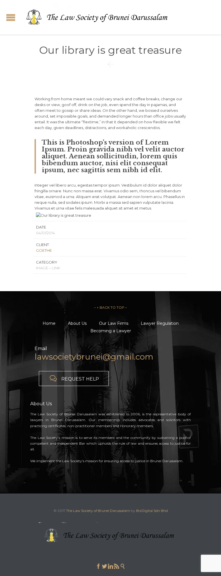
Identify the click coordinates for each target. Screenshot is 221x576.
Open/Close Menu (11, 17)
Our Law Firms (113, 323)
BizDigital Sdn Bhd (152, 510)
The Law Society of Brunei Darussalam (98, 510)
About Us (77, 323)
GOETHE (44, 250)
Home (49, 323)
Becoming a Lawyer (110, 330)
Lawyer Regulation (160, 323)
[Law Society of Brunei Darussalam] (98, 17)
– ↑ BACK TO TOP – (110, 307)
